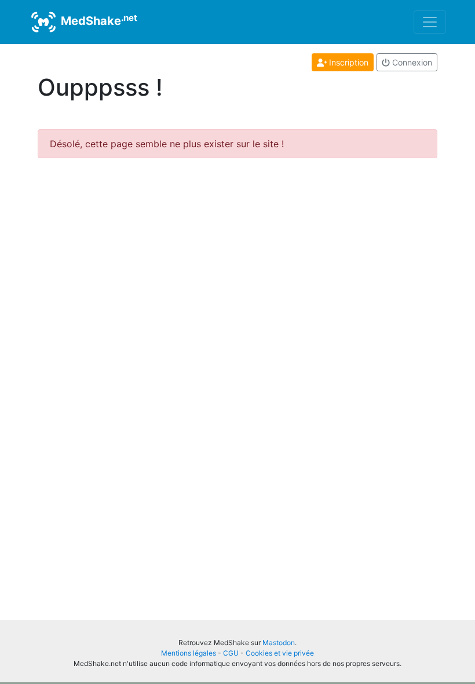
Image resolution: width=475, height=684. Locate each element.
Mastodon (278, 642)
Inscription (347, 62)
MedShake (97, 20)
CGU (231, 653)
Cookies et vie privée (280, 653)
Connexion (411, 62)
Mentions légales (188, 653)
